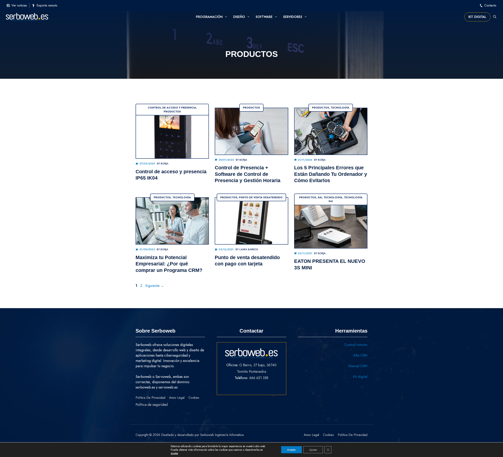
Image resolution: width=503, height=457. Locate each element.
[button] (494, 17)
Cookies (193, 397)
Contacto (490, 5)
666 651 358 (258, 377)
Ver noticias (19, 5)
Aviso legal (176, 397)
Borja (164, 163)
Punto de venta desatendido (261, 197)
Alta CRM (360, 355)
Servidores (292, 17)
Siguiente (154, 285)
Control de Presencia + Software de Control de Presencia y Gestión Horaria (247, 174)
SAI (320, 197)
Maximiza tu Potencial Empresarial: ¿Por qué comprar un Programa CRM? (169, 264)
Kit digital (477, 17)
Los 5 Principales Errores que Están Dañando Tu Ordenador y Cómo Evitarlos (330, 174)
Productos (172, 111)
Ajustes (313, 450)
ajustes (174, 453)
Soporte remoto (47, 5)
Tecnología (340, 107)
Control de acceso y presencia (172, 107)
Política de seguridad (152, 404)
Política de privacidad (150, 397)
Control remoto (355, 344)
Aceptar (291, 450)
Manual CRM (357, 366)
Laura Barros (248, 249)
